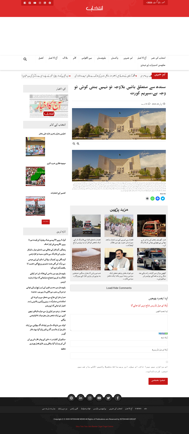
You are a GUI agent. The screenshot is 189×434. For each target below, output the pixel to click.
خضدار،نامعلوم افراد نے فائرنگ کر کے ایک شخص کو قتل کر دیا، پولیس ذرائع (87, 241)
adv (145, 409)
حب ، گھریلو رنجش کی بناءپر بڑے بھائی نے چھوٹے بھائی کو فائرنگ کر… (153, 242)
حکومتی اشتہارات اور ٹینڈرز (153, 65)
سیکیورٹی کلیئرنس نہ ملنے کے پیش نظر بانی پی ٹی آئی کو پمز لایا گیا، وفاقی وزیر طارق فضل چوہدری (47, 341)
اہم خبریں (128, 58)
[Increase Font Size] (78, 144)
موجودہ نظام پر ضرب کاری (56, 163)
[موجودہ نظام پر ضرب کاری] (35, 177)
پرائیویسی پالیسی (99, 409)
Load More (45, 221)
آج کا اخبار (53, 58)
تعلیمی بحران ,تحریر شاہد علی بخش (52, 134)
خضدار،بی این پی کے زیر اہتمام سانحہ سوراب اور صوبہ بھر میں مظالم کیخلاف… (119, 242)
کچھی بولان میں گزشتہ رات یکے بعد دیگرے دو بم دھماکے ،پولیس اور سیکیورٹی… (152, 276)
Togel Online (108, 426)
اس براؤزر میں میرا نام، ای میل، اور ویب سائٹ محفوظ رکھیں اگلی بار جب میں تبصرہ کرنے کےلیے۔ (123, 369)
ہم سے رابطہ (62, 409)
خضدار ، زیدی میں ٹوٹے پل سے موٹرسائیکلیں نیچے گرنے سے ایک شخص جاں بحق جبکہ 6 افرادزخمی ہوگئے (47, 315)
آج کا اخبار (142, 58)
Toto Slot (87, 426)
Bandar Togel (97, 426)
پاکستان (114, 58)
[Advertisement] (94, 36)
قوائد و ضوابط (85, 409)
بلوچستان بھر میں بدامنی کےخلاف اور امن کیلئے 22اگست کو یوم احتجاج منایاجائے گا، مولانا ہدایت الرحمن (47, 277)
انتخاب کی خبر (158, 58)
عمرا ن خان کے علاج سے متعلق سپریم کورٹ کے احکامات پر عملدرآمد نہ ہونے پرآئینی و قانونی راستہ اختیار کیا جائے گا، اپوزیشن (47, 301)
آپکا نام (164, 338)
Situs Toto (80, 426)
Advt (63, 349)
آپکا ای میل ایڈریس (160, 350)
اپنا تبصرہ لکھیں (162, 311)
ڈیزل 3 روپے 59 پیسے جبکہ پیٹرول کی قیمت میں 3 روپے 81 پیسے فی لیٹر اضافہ (47, 242)
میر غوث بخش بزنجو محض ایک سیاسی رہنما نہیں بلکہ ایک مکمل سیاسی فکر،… (120, 276)
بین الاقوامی (87, 58)
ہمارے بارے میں (48, 409)
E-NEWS (138, 409)
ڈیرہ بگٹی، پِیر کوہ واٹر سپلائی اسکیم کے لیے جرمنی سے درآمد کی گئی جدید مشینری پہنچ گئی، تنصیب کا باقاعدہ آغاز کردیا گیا (62, 76)
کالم (74, 58)
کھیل (41, 58)
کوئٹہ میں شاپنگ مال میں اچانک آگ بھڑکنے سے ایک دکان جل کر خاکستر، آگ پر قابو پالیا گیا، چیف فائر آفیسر (46, 329)
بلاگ (65, 58)
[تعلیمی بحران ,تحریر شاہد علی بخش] (35, 147)
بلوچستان (101, 58)
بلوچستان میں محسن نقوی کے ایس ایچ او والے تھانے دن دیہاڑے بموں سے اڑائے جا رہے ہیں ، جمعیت (46, 289)
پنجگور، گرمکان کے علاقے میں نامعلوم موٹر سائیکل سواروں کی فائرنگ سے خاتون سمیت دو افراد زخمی (133, 76)
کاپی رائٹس (74, 409)
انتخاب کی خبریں (115, 409)
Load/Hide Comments (119, 288)
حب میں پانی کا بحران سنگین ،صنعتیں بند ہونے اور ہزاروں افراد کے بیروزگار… (87, 274)
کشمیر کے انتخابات (58, 193)
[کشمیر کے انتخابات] (35, 206)
